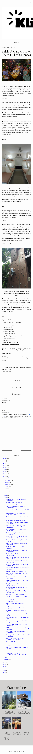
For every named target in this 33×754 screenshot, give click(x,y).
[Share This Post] (15, 380)
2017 (4, 662)
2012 (4, 672)
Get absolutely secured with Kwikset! (16, 520)
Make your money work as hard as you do (17, 594)
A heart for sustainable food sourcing (16, 571)
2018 (4, 476)
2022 (4, 467)
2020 (4, 471)
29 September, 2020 (6, 400)
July (5, 488)
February (6, 657)
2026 (4, 458)
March (6, 497)
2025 (4, 461)
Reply (3, 405)
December (7, 478)
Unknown (4, 398)
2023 (4, 465)
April (5, 495)
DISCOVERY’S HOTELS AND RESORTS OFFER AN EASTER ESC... (16, 537)
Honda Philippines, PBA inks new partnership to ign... (14, 600)
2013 (4, 670)
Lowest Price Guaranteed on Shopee (16, 651)
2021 (4, 469)
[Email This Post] (19, 380)
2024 (4, 463)
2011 (4, 675)
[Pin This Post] (17, 380)
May (5, 493)
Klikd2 (10, 751)
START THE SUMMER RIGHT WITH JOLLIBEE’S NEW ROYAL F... (15, 639)
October (6, 482)
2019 (4, 474)
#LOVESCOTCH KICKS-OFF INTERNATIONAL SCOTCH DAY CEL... (16, 653)
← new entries (7, 449)
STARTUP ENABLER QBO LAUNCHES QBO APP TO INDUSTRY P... (17, 558)
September (7, 484)
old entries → (26, 449)
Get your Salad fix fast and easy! (15, 641)
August (6, 486)
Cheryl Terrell (6, 410)
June (5, 491)
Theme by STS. (20, 751)
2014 (4, 668)
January (6, 659)
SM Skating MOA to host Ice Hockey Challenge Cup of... (15, 514)
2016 (4, 664)
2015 (4, 666)
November (7, 480)
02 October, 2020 (5, 412)
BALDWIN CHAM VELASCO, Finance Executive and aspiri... (15, 503)
